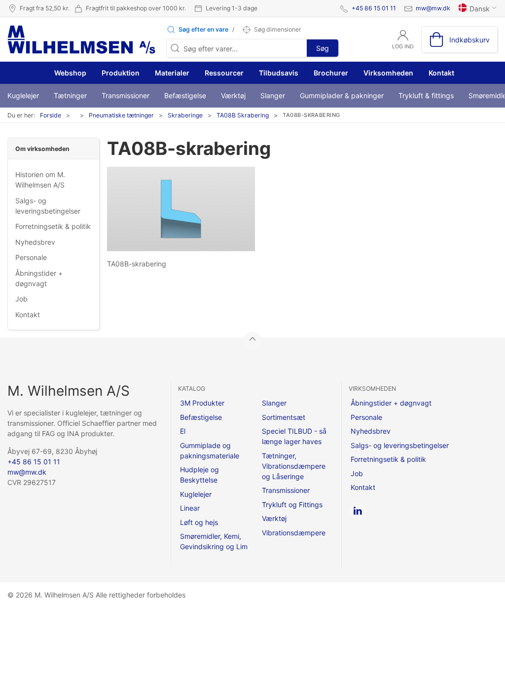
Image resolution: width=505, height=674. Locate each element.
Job (21, 299)
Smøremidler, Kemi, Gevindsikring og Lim (214, 541)
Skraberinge (185, 115)
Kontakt (441, 73)
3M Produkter (202, 403)
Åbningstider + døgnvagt (39, 278)
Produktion (121, 73)
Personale (31, 257)
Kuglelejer (23, 95)
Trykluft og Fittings (292, 504)
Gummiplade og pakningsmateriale (209, 450)
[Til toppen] (252, 340)
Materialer (172, 73)
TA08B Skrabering (242, 115)
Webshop (69, 73)
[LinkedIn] (357, 511)
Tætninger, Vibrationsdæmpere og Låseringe (293, 466)
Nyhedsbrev (35, 242)
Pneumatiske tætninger (121, 115)
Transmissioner (125, 95)
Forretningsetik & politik (53, 226)
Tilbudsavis (278, 73)
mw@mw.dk (433, 8)
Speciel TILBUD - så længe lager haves (294, 436)
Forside (50, 115)
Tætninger (70, 95)
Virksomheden (388, 73)
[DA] (81, 39)
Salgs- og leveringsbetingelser (47, 205)
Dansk (479, 8)
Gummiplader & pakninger (342, 95)
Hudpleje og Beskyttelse (199, 474)
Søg (322, 48)
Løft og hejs (199, 522)
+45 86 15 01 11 (374, 8)
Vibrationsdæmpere (293, 532)
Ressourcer (224, 73)
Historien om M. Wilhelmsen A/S (40, 179)
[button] (197, 29)
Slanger (272, 95)
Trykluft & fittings (426, 95)
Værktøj (233, 95)
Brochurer (331, 73)
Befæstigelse (185, 95)
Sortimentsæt (283, 417)
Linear (190, 508)
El (182, 431)
